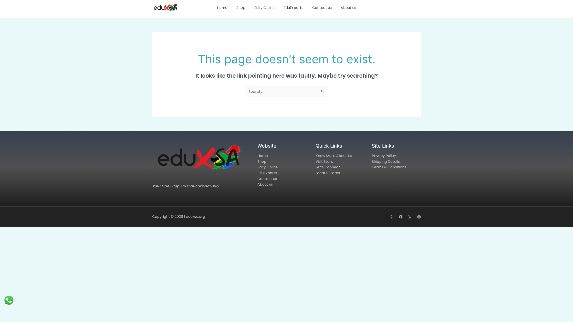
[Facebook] (400, 217)
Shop (240, 7)
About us (348, 7)
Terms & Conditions (389, 167)
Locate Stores (328, 173)
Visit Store (324, 161)
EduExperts (293, 7)
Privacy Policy (384, 155)
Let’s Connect (328, 167)
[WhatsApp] (391, 217)
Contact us (322, 7)
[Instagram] (419, 217)
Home (222, 7)
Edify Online (264, 7)
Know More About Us (334, 155)
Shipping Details (386, 161)
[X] (410, 217)
